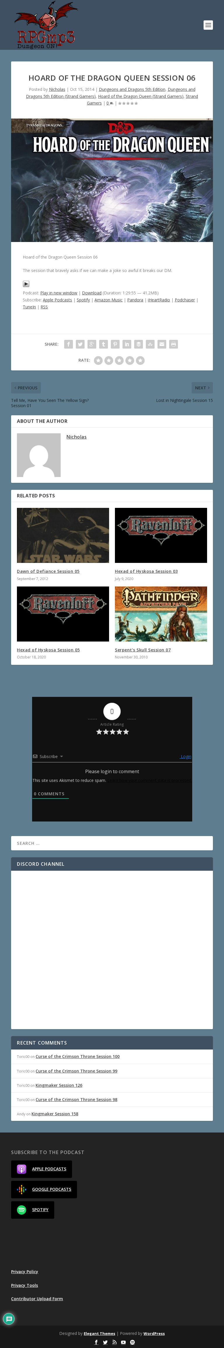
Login (185, 756)
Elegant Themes (99, 1333)
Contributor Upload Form (37, 1298)
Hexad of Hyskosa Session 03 (146, 571)
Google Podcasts (51, 1189)
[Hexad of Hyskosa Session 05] (63, 614)
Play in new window (58, 293)
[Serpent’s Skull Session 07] (161, 614)
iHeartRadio (159, 300)
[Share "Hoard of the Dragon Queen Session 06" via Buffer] (138, 344)
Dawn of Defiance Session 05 (48, 571)
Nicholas (57, 89)
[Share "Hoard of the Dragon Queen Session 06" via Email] (162, 344)
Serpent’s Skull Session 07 (143, 650)
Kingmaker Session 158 (55, 1113)
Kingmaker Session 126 (59, 1085)
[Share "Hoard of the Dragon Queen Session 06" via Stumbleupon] (150, 344)
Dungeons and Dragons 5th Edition (132, 89)
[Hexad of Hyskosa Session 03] (161, 535)
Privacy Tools (24, 1285)
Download (92, 293)
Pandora (135, 300)
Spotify (83, 300)
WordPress (154, 1333)
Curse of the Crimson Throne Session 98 (76, 1099)
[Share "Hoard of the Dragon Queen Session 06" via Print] (173, 344)
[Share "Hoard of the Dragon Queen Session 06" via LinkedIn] (127, 344)
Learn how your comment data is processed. (149, 780)
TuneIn (29, 307)
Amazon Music (108, 300)
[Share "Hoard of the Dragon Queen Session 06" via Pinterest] (115, 344)
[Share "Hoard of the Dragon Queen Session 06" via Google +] (92, 344)
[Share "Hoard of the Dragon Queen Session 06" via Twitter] (80, 344)
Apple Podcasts (57, 300)
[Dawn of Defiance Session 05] (63, 535)
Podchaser (185, 300)
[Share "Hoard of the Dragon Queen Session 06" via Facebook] (68, 344)
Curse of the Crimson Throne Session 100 (78, 1056)
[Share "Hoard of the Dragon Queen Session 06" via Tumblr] (103, 344)
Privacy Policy (24, 1271)
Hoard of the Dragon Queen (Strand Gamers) (140, 96)
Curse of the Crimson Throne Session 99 (76, 1071)
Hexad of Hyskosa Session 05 (48, 650)
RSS (44, 307)
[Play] (26, 286)
